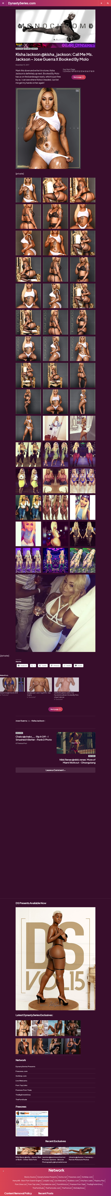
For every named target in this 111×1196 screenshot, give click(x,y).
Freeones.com (22, 1071)
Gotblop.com (21, 1076)
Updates (34, 48)
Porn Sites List (21, 1184)
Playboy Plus (99, 1180)
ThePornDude (21, 1099)
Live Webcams (21, 1081)
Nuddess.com (73, 1180)
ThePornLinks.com (52, 1188)
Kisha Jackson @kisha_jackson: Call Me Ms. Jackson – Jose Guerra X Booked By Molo (54, 57)
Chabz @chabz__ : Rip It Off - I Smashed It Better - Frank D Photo (34, 738)
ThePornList (67, 1188)
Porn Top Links (21, 1085)
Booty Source (30, 1177)
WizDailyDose (78, 1188)
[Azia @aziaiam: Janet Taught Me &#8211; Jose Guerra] (39, 684)
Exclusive (19, 48)
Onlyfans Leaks (86, 1180)
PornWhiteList (62, 1184)
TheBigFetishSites (23, 1095)
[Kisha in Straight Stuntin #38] (12, 684)
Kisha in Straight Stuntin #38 (9, 693)
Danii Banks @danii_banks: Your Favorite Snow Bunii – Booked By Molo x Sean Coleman (66, 695)
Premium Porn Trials (24, 1090)
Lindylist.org (48, 1180)
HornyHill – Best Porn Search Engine (27, 1180)
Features (27, 48)
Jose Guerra (23, 721)
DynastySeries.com (22, 3)
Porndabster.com (48, 1184)
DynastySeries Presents (25, 1066)
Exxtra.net (62, 1177)
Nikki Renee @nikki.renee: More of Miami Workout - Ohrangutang (77, 761)
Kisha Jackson (38, 721)
